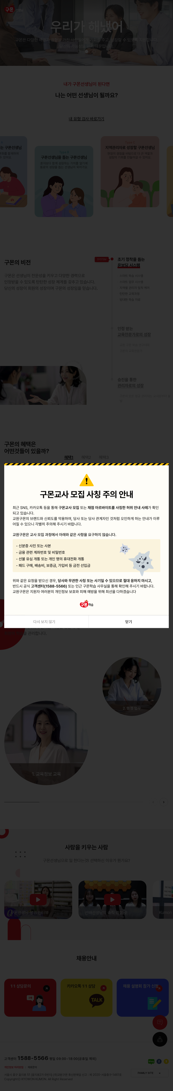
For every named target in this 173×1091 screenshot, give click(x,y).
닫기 (128, 621)
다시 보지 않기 (44, 621)
